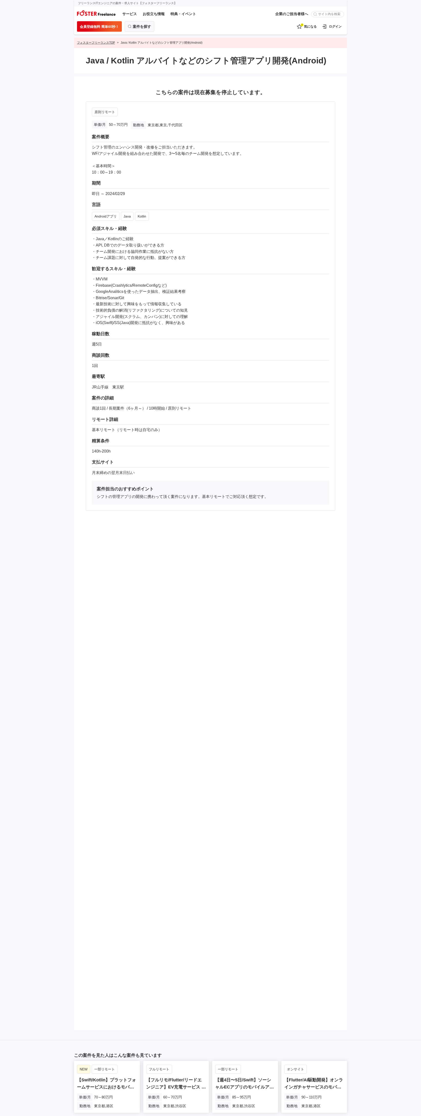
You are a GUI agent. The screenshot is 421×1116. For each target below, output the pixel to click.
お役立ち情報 (154, 14)
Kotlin (142, 216)
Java (127, 216)
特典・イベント (183, 14)
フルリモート (159, 1069)
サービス (129, 14)
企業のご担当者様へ (291, 14)
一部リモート (104, 1069)
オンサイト (295, 1069)
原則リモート (105, 112)
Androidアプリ (106, 216)
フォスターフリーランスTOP (96, 42)
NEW (83, 1069)
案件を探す (142, 26)
